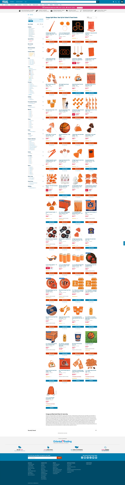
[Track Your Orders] (113, 2)
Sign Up (59, 457)
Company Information (56, 464)
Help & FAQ (42, 465)
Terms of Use (69, 465)
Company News (55, 473)
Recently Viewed (32, 430)
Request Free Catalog (31, 468)
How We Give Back (55, 465)
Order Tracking (43, 466)
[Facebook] (82, 458)
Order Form (42, 468)
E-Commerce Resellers (70, 470)
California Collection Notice (71, 466)
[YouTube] (93, 458)
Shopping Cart (43, 472)
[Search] (97, 2)
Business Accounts (30, 466)
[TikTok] (91, 458)
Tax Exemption (43, 476)
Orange (31, 21)
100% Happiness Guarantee (57, 470)
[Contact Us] (116, 2)
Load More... (30, 79)
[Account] (118, 2)
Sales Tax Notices (43, 474)
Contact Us (42, 464)
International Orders (44, 473)
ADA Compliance (43, 477)
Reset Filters (41, 19)
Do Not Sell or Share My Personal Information (74, 469)
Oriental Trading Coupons (32, 470)
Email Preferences (43, 478)
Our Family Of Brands (56, 472)
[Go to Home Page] (28, 14)
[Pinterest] (88, 458)
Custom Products (88, 464)
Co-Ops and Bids (30, 465)
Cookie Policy (69, 472)
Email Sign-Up (30, 472)
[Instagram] (96, 458)
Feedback (124, 243)
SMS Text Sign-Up (30, 473)
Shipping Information (44, 470)
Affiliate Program (55, 468)
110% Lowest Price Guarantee (57, 469)
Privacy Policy (69, 464)
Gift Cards (29, 469)
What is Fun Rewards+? (31, 474)
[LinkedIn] (85, 458)
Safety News (69, 468)
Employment (55, 466)
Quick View (52, 43)
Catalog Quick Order (31, 464)
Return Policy (43, 469)
